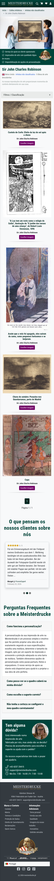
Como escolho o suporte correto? (24, 694)
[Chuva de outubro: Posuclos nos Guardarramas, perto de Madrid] (27, 373)
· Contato (7, 809)
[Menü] (3, 3)
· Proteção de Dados (12, 819)
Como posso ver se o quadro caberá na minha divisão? (27, 683)
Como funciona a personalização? (24, 626)
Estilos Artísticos (15, 10)
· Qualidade (33, 819)
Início (4, 10)
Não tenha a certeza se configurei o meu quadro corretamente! (25, 706)
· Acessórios (33, 829)
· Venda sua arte (35, 816)
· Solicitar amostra (36, 832)
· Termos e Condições (12, 816)
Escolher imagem (27, 143)
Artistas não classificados (34, 10)
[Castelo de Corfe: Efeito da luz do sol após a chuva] (27, 114)
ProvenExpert (21, 581)
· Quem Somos (9, 829)
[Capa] (27, 445)
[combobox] (27, 864)
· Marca (7, 812)
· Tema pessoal (35, 812)
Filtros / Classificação (14, 94)
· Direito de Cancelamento (14, 822)
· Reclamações (9, 825)
